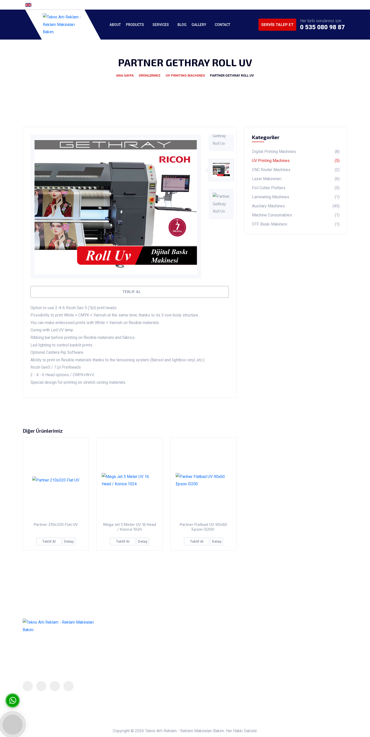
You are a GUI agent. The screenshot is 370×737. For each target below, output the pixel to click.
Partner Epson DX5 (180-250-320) (209, 641)
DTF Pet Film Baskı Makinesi (205, 691)
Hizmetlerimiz (127, 651)
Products (135, 25)
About (115, 25)
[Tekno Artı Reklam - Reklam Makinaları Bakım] (63, 25)
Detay (69, 541)
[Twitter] (327, 5)
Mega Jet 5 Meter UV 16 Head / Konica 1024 (129, 526)
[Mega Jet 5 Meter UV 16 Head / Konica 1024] (129, 480)
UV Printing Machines (185, 75)
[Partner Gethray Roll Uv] (115, 206)
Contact (222, 25)
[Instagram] (335, 5)
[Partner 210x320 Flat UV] (56, 480)
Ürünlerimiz (150, 75)
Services (161, 25)
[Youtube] (343, 5)
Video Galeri (125, 681)
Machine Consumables (296, 215)
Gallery (199, 25)
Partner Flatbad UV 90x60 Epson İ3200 (203, 526)
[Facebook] (319, 5)
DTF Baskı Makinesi (296, 224)
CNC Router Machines (296, 169)
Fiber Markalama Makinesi (202, 671)
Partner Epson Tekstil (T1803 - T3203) (213, 651)
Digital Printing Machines (296, 151)
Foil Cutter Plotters (296, 187)
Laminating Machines (296, 197)
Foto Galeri (124, 671)
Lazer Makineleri (296, 178)
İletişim (121, 691)
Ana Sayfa (125, 75)
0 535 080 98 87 (322, 27)
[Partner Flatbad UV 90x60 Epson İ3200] (203, 480)
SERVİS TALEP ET (277, 24)
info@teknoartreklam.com (304, 662)
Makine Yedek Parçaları (199, 661)
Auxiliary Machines (296, 206)
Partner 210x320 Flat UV (56, 524)
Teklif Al (131, 292)
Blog (182, 25)
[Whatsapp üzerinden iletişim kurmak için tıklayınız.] (12, 700)
